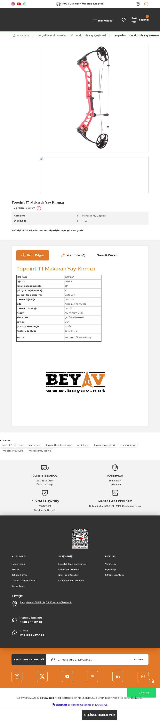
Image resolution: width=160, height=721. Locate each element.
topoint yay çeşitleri (104, 445)
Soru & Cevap (107, 255)
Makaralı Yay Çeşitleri (94, 215)
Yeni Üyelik (111, 564)
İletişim (16, 569)
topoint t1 (7, 445)
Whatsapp (144, 692)
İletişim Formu (20, 575)
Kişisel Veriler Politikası (71, 580)
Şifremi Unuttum (114, 575)
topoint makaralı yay (29, 445)
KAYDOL (139, 659)
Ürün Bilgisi (35, 255)
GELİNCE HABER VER (99, 715)
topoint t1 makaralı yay (58, 445)
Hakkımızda (18, 564)
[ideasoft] (59, 705)
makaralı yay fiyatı (13, 450)
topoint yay (82, 445)
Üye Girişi (110, 569)
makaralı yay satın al (40, 450)
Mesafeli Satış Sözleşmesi (72, 564)
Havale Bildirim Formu (24, 580)
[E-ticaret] (79, 705)
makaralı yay (128, 445)
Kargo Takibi (19, 586)
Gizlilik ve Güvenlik (68, 569)
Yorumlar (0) (76, 255)
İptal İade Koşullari (68, 575)
